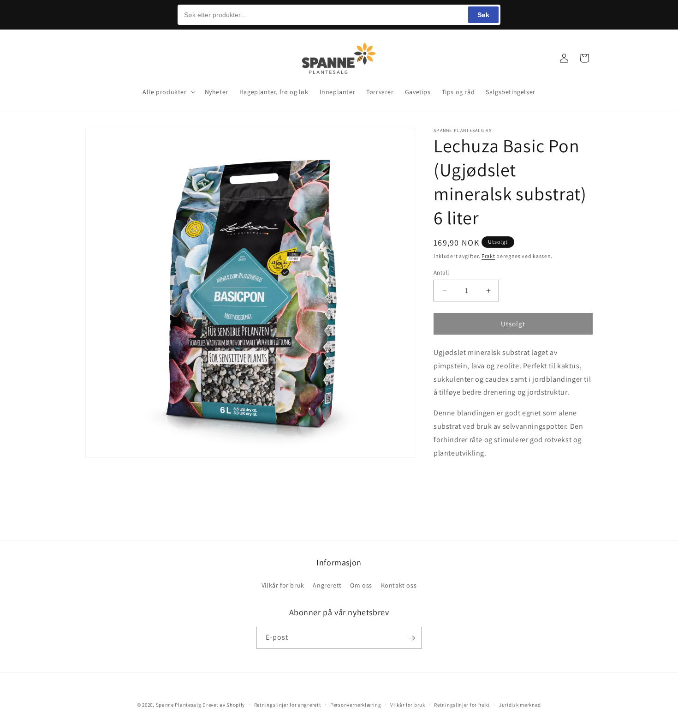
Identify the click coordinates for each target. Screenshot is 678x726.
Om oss (361, 585)
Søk (483, 14)
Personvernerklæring (355, 704)
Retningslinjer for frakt (462, 704)
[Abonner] (411, 638)
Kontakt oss (399, 585)
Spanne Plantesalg (179, 705)
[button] (95, 58)
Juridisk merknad (520, 704)
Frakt (488, 255)
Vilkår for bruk (283, 585)
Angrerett (327, 585)
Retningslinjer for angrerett (287, 704)
